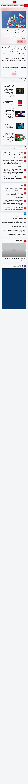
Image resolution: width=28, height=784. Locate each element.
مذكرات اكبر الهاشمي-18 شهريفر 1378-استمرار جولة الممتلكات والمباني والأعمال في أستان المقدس (12, 208)
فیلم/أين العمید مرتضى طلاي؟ (17, 157)
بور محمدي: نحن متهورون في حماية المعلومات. (17, 234)
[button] (2, 2)
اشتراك (14, 73)
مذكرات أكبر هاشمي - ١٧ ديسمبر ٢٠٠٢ (19, 226)
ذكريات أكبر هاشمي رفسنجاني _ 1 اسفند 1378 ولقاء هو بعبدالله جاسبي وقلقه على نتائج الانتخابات (12, 153)
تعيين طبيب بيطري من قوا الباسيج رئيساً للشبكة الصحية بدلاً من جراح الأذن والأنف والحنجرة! (13, 189)
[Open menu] (26, 2)
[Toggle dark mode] (4, 2)
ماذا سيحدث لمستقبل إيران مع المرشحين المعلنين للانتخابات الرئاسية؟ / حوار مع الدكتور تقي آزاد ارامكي (13, 178)
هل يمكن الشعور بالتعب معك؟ (17, 185)
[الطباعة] (25, 41)
